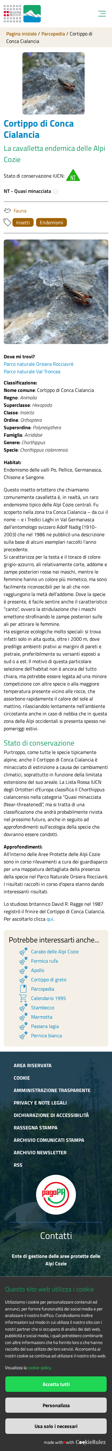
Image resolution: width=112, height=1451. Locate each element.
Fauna (20, 210)
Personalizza (56, 1405)
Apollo (31, 970)
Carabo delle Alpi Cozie (48, 951)
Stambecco (36, 1007)
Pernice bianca (40, 1035)
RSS (18, 1165)
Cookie (22, 1077)
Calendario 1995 (42, 998)
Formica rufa (38, 961)
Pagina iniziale (21, 33)
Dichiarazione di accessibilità (51, 1115)
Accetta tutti (56, 1384)
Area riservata (33, 1065)
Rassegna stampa (36, 1127)
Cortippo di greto (42, 979)
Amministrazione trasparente (52, 1090)
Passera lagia (38, 1026)
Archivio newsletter (40, 1152)
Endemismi (51, 222)
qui (50, 919)
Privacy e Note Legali (40, 1102)
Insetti (23, 222)
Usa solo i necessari (56, 1426)
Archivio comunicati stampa (49, 1140)
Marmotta (35, 1017)
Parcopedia (53, 33)
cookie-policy (39, 1367)
